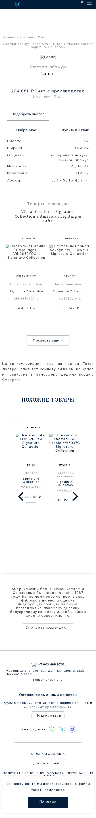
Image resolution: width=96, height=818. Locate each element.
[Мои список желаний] (66, 4)
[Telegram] (17, 4)
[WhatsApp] (51, 729)
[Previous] (21, 496)
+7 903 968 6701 (51, 664)
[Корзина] (77, 4)
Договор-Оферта (48, 764)
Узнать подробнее (48, 790)
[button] (4, 57)
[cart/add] (31, 319)
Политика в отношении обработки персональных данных (48, 775)
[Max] (72, 729)
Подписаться (48, 715)
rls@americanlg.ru (48, 679)
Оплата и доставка (48, 754)
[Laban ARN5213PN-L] (48, 57)
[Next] (74, 496)
